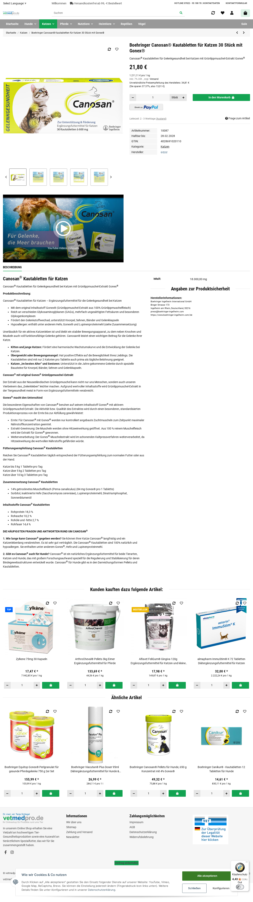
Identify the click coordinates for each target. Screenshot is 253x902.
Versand (154, 79)
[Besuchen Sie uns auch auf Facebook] (5, 852)
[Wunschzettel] (222, 13)
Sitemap (71, 827)
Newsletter (72, 837)
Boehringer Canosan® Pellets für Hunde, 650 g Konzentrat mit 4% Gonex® (158, 769)
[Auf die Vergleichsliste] (109, 49)
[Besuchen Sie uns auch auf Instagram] (11, 852)
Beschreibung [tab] (12, 267)
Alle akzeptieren (207, 875)
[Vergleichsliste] (213, 13)
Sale (244, 23)
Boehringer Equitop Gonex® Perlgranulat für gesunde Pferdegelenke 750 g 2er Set (32, 769)
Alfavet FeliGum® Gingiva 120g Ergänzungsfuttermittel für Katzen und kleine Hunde (158, 661)
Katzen (165, 146)
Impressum (136, 822)
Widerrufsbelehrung (141, 837)
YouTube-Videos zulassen (63, 248)
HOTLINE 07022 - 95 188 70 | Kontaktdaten (197, 3)
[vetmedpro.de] (11, 13)
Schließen (194, 888)
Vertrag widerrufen (126, 862)
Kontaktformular (236, 3)
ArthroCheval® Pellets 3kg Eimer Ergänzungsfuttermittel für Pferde (95, 661)
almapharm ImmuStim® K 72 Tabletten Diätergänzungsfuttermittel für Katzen (221, 661)
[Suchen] (181, 13)
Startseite (12, 23)
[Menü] (246, 863)
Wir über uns (73, 822)
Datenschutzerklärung (143, 832)
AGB (132, 827)
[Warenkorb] (245, 13)
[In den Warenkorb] (50, 685)
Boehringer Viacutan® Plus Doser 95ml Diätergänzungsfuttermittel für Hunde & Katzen (95, 769)
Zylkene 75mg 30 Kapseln (31, 659)
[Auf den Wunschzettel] (117, 49)
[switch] (240, 887)
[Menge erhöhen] (183, 97)
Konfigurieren (221, 888)
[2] (146, 107)
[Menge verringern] (132, 97)
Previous (6, 177)
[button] (231, 13)
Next (111, 177)
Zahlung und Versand (79, 832)
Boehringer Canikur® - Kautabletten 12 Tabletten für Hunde (221, 769)
